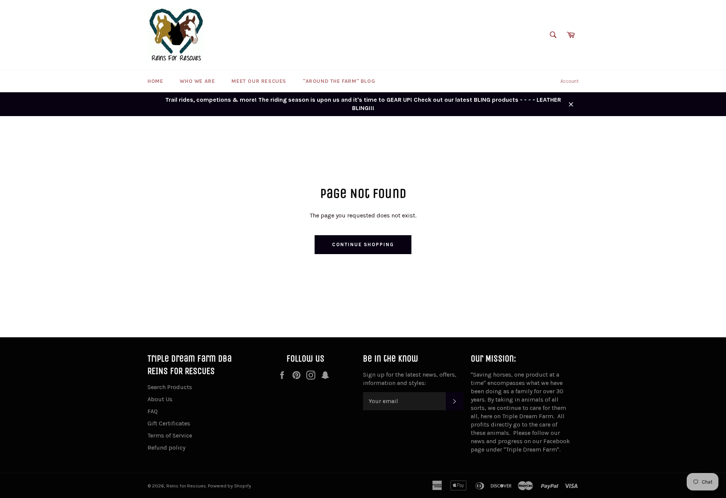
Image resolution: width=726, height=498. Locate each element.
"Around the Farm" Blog (339, 81)
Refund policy (166, 447)
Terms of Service (169, 435)
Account (569, 81)
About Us (159, 399)
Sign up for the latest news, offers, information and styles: (409, 378)
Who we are (197, 81)
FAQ (152, 411)
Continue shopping (363, 244)
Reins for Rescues (186, 486)
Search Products (169, 387)
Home (155, 81)
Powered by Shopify (229, 486)
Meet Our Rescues (258, 81)
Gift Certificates (168, 423)
